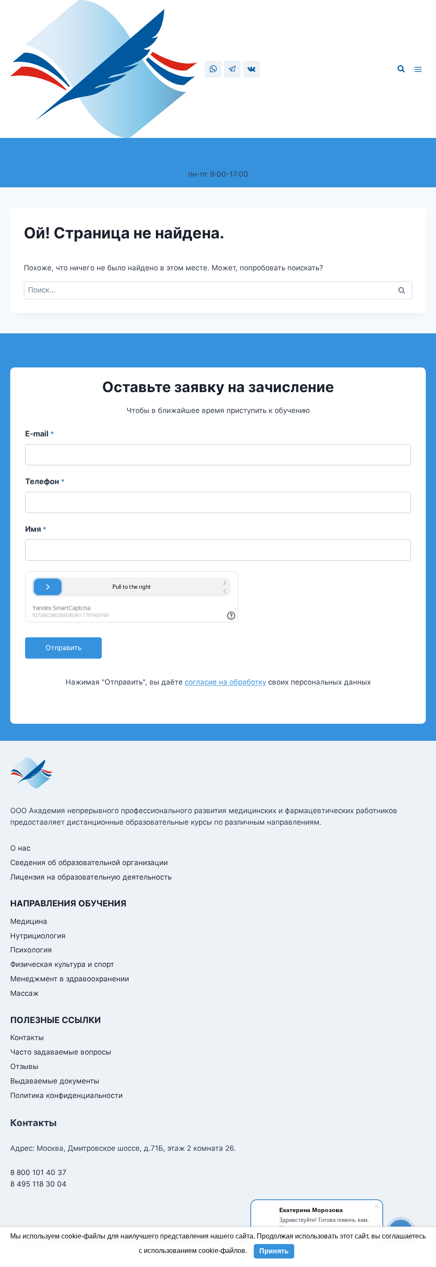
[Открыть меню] (419, 69)
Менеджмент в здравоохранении (69, 979)
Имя (35, 529)
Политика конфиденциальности (66, 1095)
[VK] (251, 69)
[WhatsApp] (213, 69)
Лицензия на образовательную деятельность (91, 877)
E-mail (39, 433)
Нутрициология (38, 936)
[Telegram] (232, 69)
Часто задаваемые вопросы (60, 1052)
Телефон (45, 481)
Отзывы (24, 1066)
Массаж (24, 993)
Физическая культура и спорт (62, 964)
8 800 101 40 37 (216, 162)
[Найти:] (218, 290)
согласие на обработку (225, 682)
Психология (31, 950)
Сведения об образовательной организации (89, 862)
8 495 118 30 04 (216, 150)
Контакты (27, 1037)
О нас (20, 848)
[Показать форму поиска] (401, 69)
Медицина (28, 921)
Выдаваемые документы (54, 1081)
